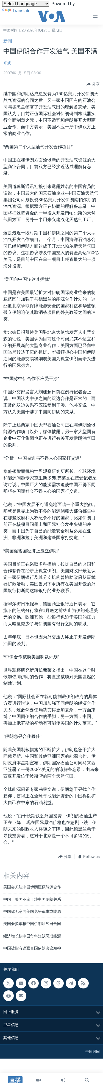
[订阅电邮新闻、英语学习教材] (21, 995)
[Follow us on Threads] (58, 983)
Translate (21, 10)
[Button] (93, 84)
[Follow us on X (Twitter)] (8, 983)
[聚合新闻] (83, 983)
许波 (7, 62)
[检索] (87, 1080)
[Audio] (63, 1080)
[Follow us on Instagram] (46, 983)
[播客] (8, 995)
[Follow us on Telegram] (71, 983)
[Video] (38, 1080)
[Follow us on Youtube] (21, 983)
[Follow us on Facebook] (33, 983)
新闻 (7, 41)
